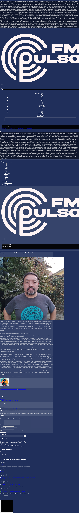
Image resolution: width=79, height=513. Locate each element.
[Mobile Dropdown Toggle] (41, 94)
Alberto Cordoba (27, 128)
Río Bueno (42, 103)
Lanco (6, 164)
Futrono (42, 97)
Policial (6, 179)
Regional (5, 163)
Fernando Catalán (6, 474)
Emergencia (6, 178)
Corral (42, 96)
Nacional (3, 399)
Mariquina (6, 169)
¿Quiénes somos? (39, 116)
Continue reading (2, 415)
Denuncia (42, 109)
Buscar (4, 434)
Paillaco (6, 170)
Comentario (2, 424)
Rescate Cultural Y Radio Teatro (41, 115)
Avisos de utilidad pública (42, 106)
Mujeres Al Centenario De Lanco (41, 114)
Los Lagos (42, 99)
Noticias (40, 94)
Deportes (42, 108)
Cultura (6, 176)
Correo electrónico (3, 427)
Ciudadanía (41, 107)
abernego (3, 128)
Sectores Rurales (42, 104)
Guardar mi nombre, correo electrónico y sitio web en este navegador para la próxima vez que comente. (14, 430)
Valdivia (6, 172)
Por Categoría (40, 105)
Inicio (40, 92)
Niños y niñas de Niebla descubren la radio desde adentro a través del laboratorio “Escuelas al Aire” (13, 441)
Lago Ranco (6, 167)
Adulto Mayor (15, 128)
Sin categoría (2, 457)
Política (42, 111)
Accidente (11, 128)
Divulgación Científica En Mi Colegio (40, 93)
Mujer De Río (5, 182)
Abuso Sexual (8, 128)
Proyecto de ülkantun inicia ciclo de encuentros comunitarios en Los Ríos (9, 445)
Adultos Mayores (19, 128)
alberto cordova (31, 128)
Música (1, 399)
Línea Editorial (5, 185)
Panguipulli (41, 102)
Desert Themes (11, 498)
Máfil (42, 100)
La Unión (42, 98)
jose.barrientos (2, 387)
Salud (42, 112)
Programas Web (40, 113)
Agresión (23, 128)
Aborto (5, 128)
